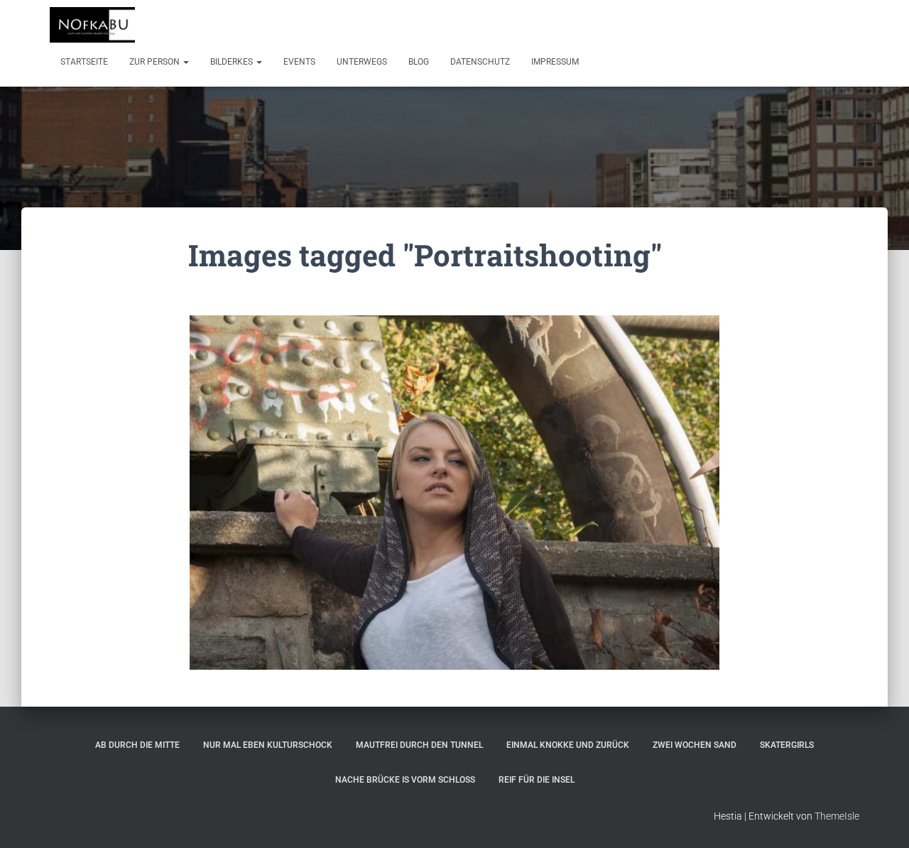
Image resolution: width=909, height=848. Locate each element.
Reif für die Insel (537, 780)
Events (299, 62)
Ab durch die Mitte (137, 745)
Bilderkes (232, 62)
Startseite (84, 62)
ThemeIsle (837, 816)
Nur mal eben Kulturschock (267, 745)
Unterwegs (362, 62)
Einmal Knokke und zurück (567, 745)
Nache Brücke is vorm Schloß (405, 780)
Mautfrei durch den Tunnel (419, 745)
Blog (418, 62)
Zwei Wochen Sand (694, 745)
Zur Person (155, 62)
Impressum (555, 62)
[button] (185, 62)
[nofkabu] (92, 25)
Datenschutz (480, 62)
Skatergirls (787, 745)
